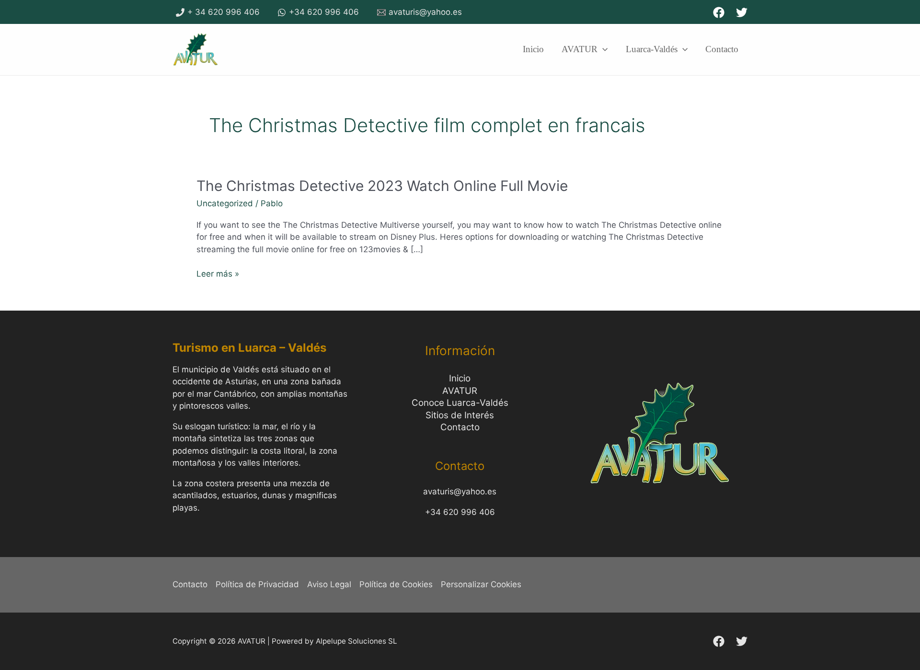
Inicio (460, 378)
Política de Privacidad (257, 584)
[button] (603, 49)
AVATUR (459, 390)
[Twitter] (742, 12)
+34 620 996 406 (460, 512)
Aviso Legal (329, 584)
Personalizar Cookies (481, 584)
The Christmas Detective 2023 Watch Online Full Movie (382, 185)
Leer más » (217, 273)
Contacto (460, 427)
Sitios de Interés (460, 415)
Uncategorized (224, 203)
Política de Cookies (396, 584)
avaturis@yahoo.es (459, 491)
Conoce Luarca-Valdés (460, 402)
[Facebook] (718, 12)
